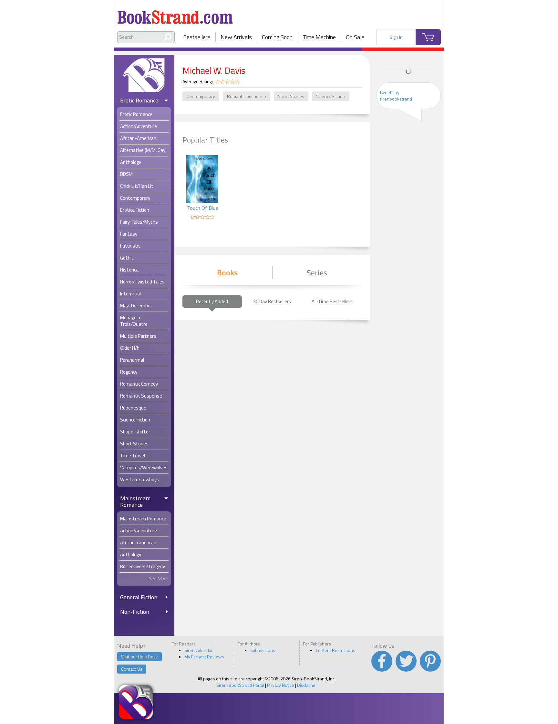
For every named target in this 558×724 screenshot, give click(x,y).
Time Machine (319, 37)
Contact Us (131, 668)
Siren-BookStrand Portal (240, 685)
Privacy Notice (280, 685)
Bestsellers (197, 37)
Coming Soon (277, 37)
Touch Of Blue (202, 208)
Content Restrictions (335, 650)
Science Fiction (330, 96)
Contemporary (201, 96)
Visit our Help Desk (139, 656)
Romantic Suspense (246, 96)
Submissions (262, 650)
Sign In (396, 37)
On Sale (355, 37)
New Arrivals (236, 37)
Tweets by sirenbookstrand (395, 95)
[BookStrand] (175, 14)
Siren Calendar (198, 650)
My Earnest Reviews (204, 656)
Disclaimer (307, 685)
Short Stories (291, 96)
